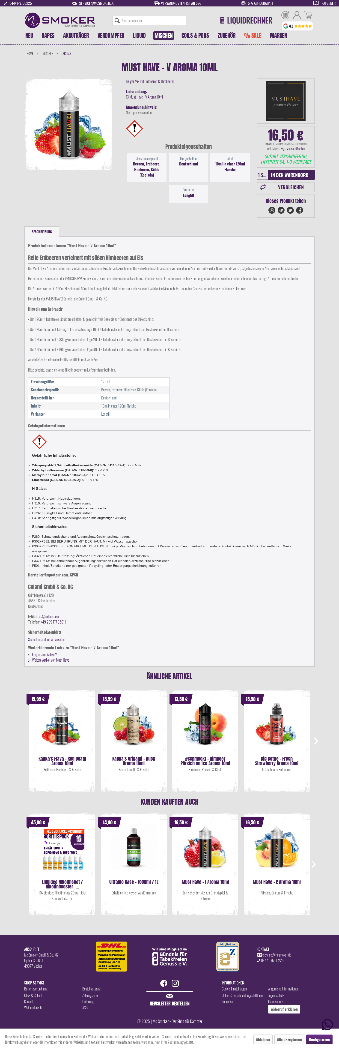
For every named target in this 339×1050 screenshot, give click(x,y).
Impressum (228, 1001)
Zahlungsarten (90, 995)
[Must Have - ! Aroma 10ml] (205, 852)
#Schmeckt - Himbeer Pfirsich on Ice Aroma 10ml (205, 761)
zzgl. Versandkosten (293, 148)
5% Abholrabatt (261, 3)
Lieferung (88, 1001)
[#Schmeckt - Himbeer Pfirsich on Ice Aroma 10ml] (205, 728)
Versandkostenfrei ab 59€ (181, 3)
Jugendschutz (276, 995)
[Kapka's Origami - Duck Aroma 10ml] (134, 728)
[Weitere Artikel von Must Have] (285, 101)
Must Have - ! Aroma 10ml (205, 882)
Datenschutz (275, 1001)
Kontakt (28, 1001)
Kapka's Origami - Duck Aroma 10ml (133, 761)
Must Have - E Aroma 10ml (277, 882)
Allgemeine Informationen (283, 989)
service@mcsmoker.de (96, 3)
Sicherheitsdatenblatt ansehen (46, 639)
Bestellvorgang (91, 989)
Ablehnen (263, 1039)
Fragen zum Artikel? (44, 654)
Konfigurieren (319, 1039)
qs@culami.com (49, 616)
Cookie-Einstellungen (234, 989)
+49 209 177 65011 (53, 622)
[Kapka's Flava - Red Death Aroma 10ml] (62, 728)
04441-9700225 (20, 3)
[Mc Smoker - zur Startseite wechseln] (60, 20)
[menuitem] (149, 20)
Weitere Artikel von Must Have (50, 660)
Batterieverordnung (36, 989)
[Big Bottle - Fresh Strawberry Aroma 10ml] (277, 728)
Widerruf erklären (284, 1009)
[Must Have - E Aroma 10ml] (277, 852)
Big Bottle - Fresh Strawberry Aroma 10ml (276, 761)
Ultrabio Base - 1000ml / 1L (133, 882)
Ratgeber (328, 3)
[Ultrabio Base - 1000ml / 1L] (134, 852)
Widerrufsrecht (33, 1008)
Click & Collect (33, 995)
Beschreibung (42, 231)
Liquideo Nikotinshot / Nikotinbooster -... (62, 884)
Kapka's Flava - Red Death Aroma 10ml (62, 761)
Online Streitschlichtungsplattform (242, 995)
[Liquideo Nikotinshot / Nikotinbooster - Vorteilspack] (62, 852)
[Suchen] (117, 20)
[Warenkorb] (308, 15)
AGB (85, 1008)
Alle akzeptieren (289, 1039)
